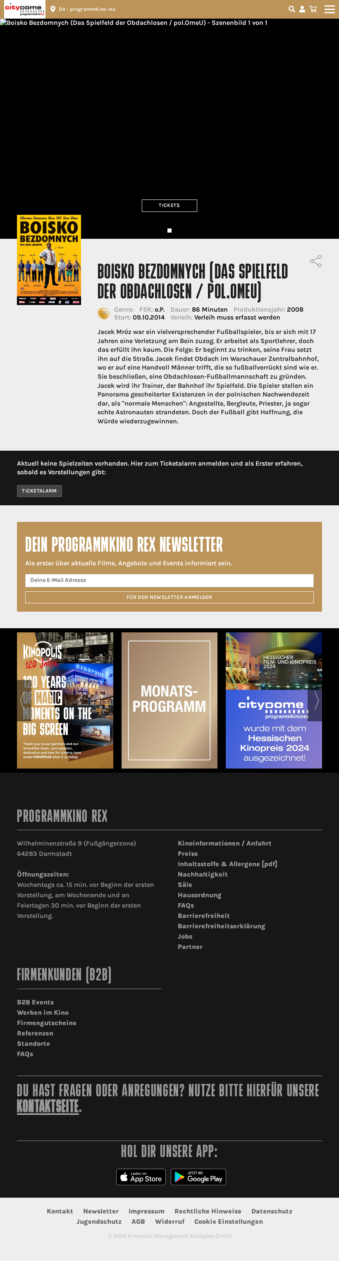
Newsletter (101, 1211)
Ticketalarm (39, 491)
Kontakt (60, 1211)
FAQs (186, 905)
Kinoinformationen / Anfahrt (225, 843)
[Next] (317, 700)
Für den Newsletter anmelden (169, 597)
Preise (188, 853)
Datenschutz (271, 1211)
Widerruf (169, 1221)
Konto (303, 9)
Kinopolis (24, 9)
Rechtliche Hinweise (207, 1211)
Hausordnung (200, 895)
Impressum (147, 1211)
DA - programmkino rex (87, 9)
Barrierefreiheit (204, 916)
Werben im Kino (43, 1012)
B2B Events (35, 1002)
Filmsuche (293, 9)
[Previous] (22, 700)
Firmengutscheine (46, 1023)
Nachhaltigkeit (203, 874)
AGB (138, 1221)
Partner (190, 947)
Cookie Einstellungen (228, 1221)
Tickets (169, 205)
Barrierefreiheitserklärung (221, 926)
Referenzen (35, 1033)
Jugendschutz (99, 1221)
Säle (185, 885)
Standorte (33, 1043)
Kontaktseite (48, 1107)
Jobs (185, 936)
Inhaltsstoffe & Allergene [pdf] (227, 864)
